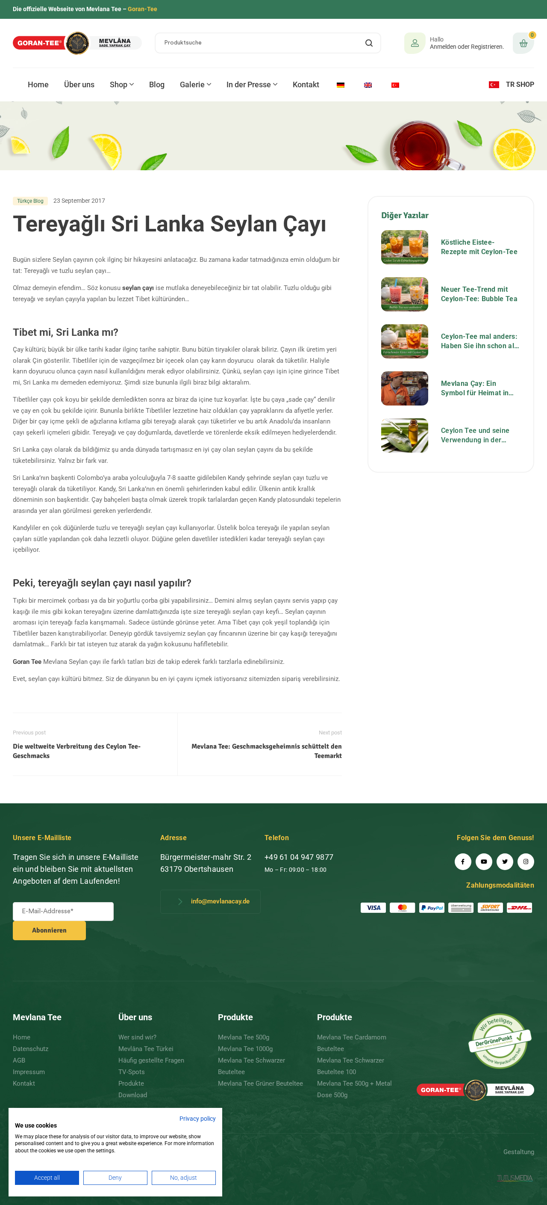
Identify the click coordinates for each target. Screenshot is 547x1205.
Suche (369, 43)
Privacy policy (197, 1118)
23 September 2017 (79, 200)
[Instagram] (526, 861)
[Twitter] (505, 861)
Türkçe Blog (30, 201)
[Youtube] (484, 861)
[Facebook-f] (463, 861)
